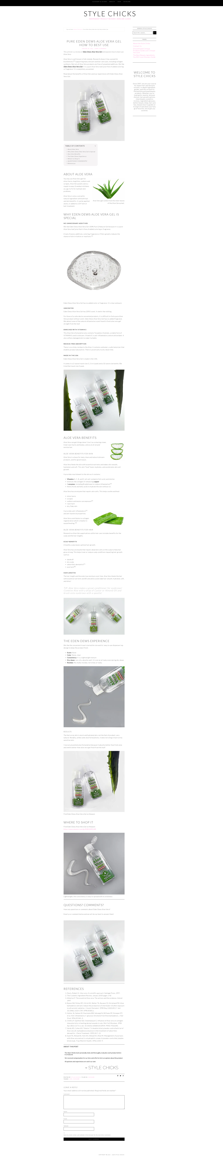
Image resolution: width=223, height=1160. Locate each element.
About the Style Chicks (141, 43)
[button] (2, 1)
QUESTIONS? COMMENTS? (77, 161)
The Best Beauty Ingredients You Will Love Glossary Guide (144, 56)
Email (65, 1118)
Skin (70, 1079)
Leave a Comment (100, 48)
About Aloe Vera (73, 149)
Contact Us (137, 46)
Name (65, 1111)
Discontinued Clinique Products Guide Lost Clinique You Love (144, 50)
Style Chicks (110, 14)
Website (66, 1126)
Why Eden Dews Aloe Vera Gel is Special (81, 151)
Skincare (91, 1077)
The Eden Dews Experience (77, 156)
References (72, 163)
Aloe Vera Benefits (74, 154)
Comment (67, 1094)
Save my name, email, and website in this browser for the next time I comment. (87, 1135)
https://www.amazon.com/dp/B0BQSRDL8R (80, 829)
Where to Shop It (74, 158)
